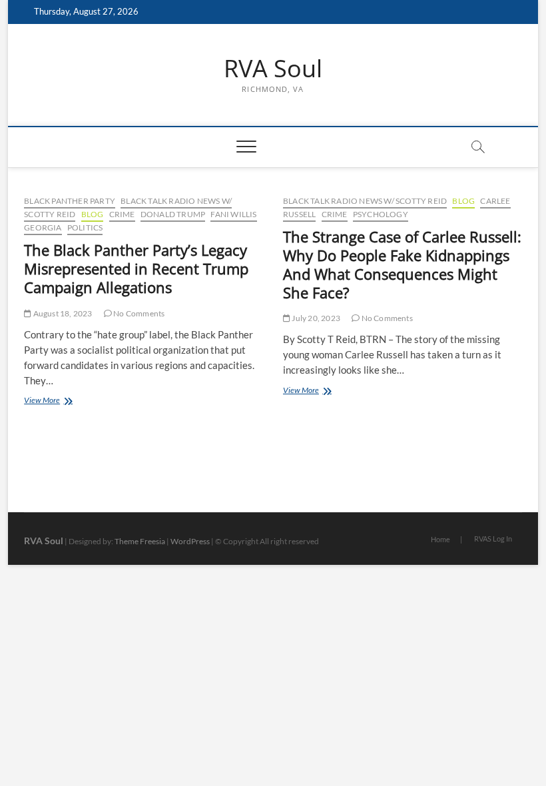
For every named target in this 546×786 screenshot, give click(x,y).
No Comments (138, 313)
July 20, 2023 (315, 318)
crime (122, 214)
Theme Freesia (140, 541)
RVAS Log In (493, 538)
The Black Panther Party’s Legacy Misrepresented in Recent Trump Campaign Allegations (136, 268)
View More (67, 401)
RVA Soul (273, 68)
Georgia (42, 227)
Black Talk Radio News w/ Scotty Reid (365, 201)
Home (440, 539)
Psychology (380, 214)
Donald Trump (172, 214)
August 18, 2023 (61, 313)
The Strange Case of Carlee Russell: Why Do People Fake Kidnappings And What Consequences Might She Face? (402, 264)
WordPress (190, 541)
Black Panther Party (69, 201)
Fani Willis (233, 214)
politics (85, 227)
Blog (92, 214)
